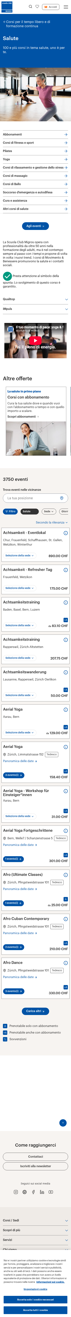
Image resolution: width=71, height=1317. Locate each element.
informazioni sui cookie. (50, 1282)
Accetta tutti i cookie (35, 1310)
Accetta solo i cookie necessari (35, 1299)
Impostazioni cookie (35, 1289)
